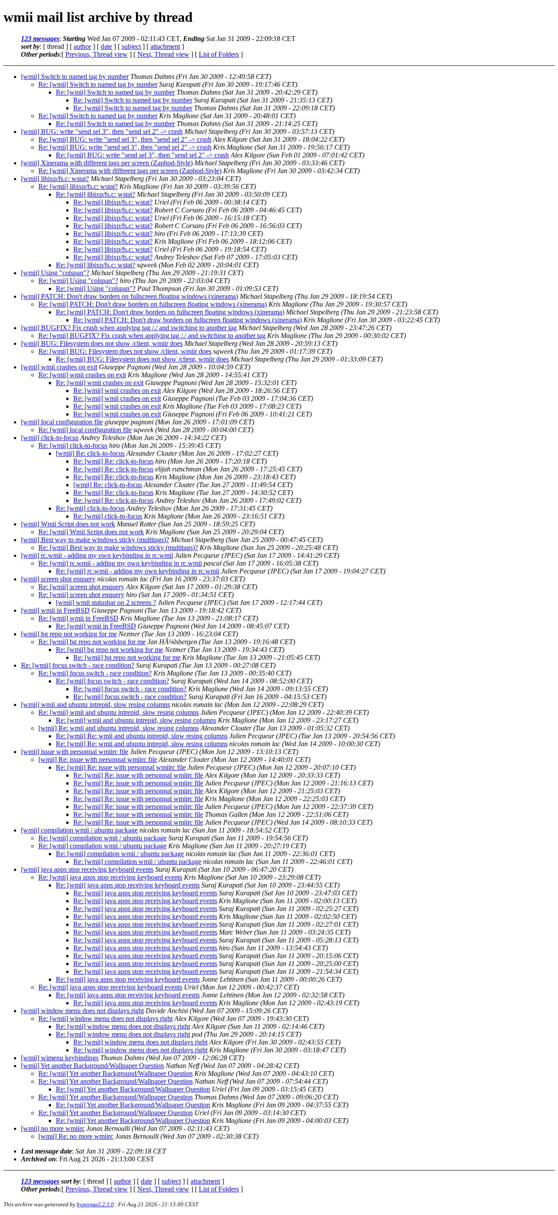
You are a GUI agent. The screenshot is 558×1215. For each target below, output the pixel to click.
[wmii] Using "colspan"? (55, 272)
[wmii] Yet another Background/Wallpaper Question (92, 1065)
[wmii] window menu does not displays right (82, 1010)
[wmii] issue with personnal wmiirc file (74, 751)
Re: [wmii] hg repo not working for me (92, 641)
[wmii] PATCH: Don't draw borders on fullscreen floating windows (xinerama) (129, 296)
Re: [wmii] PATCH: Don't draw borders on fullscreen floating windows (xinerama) (152, 304)
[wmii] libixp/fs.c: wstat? (55, 178)
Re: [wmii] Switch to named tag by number (97, 84)
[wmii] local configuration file (62, 422)
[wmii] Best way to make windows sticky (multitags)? (95, 539)
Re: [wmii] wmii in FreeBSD (78, 618)
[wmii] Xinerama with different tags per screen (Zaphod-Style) (107, 163)
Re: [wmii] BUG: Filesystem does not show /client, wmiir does (124, 351)
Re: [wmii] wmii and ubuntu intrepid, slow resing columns (118, 712)
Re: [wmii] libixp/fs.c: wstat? (78, 186)
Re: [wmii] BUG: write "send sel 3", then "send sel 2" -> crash (124, 139)
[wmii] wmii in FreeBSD (55, 610)
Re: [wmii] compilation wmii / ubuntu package (102, 838)
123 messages (40, 38)
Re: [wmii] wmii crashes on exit (82, 375)
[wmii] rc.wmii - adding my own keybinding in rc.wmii (97, 555)
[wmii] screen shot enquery (58, 579)
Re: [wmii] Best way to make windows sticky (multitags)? (118, 547)
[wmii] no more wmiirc (53, 1128)
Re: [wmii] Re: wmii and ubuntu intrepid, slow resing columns (142, 736)
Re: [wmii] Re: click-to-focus (113, 461)
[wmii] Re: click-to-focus (90, 453)
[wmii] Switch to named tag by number (75, 76)
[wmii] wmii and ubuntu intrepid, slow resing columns (95, 704)
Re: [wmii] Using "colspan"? (78, 280)
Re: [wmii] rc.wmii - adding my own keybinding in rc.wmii (120, 563)
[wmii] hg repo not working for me (69, 634)
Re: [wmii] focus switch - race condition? (77, 665)
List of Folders (219, 54)
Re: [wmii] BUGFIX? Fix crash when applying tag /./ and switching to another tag (151, 335)
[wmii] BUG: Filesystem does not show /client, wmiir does (102, 343)
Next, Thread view (163, 54)
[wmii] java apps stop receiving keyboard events (87, 869)
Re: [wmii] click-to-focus (72, 445)
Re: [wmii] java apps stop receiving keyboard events (110, 877)
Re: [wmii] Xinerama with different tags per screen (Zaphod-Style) (129, 170)
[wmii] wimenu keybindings (60, 1057)
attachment (165, 46)
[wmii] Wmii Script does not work (68, 524)
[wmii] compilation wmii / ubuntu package (79, 830)
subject (131, 46)
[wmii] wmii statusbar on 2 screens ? (106, 602)
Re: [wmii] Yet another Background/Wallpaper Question (115, 1073)
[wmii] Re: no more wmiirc (75, 1136)
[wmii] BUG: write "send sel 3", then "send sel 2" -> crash (102, 131)
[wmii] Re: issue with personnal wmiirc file (97, 759)
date (106, 46)
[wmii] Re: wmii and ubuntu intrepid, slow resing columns (118, 728)
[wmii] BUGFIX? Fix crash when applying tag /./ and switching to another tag (129, 327)
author (82, 46)
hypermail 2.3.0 (95, 1204)
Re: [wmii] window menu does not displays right (105, 1018)
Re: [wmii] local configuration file (85, 429)
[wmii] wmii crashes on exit (59, 367)
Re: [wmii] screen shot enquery (81, 586)
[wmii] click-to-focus (49, 437)
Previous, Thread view (96, 54)
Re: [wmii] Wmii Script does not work (91, 532)
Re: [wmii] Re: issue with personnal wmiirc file (121, 767)
